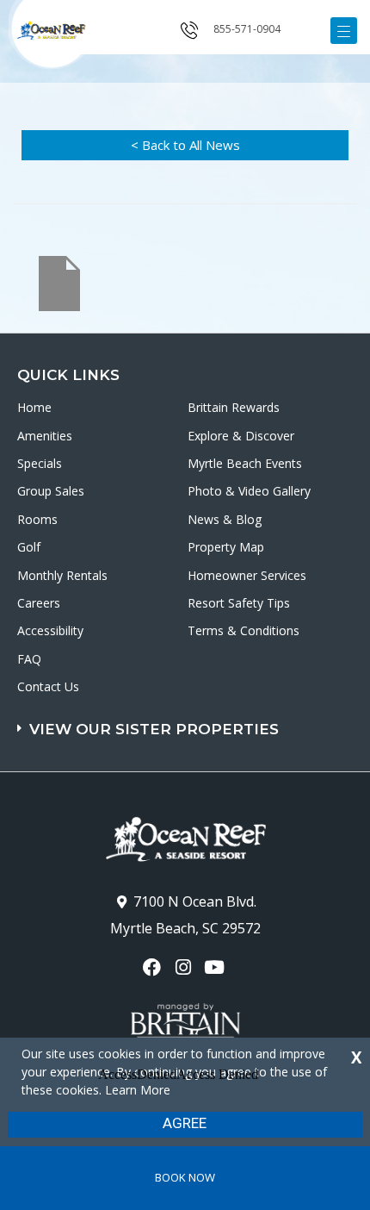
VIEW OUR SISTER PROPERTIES (154, 729)
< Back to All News (185, 144)
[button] (187, 721)
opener (343, 30)
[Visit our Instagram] (184, 967)
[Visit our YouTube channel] (216, 967)
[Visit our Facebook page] (153, 967)
